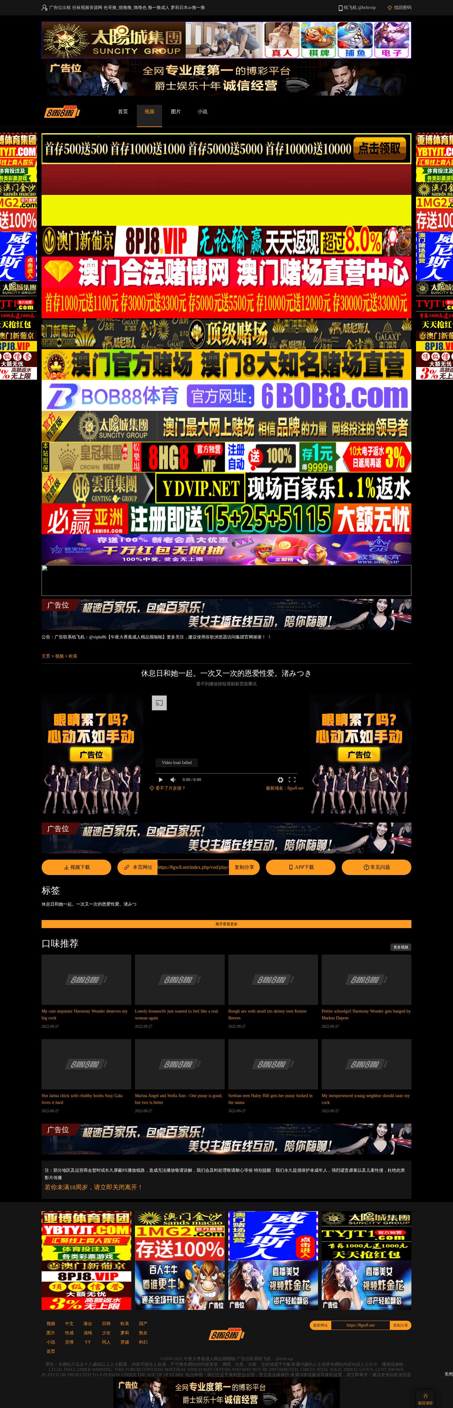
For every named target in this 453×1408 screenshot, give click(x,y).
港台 (88, 1323)
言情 (69, 1342)
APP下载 (304, 867)
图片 (176, 111)
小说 (202, 111)
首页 (123, 111)
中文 (69, 1323)
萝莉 (124, 1333)
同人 (106, 1342)
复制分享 (244, 867)
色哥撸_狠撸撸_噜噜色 (125, 7)
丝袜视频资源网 (87, 7)
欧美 (73, 656)
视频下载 (80, 867)
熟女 (143, 1333)
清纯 (88, 1333)
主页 (46, 656)
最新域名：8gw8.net (285, 788)
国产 (143, 1323)
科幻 (143, 1342)
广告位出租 (60, 7)
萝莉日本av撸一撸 (188, 7)
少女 (106, 1333)
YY (88, 1342)
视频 (149, 111)
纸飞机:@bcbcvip (360, 7)
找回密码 (402, 7)
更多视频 (401, 947)
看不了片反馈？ (171, 788)
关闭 (448, 1374)
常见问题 (380, 867)
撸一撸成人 (158, 7)
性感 (69, 1333)
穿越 (124, 1342)
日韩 (106, 1323)
